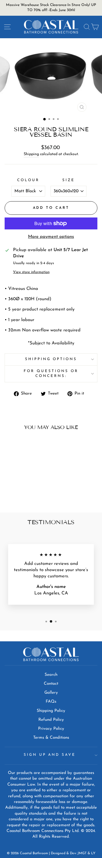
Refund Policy (51, 720)
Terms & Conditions (51, 738)
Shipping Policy (51, 711)
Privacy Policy (51, 729)
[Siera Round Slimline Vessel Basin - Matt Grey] (19, 494)
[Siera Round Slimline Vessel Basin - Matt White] (32, 494)
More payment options (51, 237)
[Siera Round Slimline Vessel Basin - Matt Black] (13, 494)
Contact (51, 684)
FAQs (51, 702)
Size (68, 180)
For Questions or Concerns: (51, 373)
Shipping (31, 154)
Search (51, 675)
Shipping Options (51, 359)
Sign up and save (50, 755)
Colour (28, 180)
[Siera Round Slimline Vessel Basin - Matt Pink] (25, 494)
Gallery (51, 693)
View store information (31, 272)
